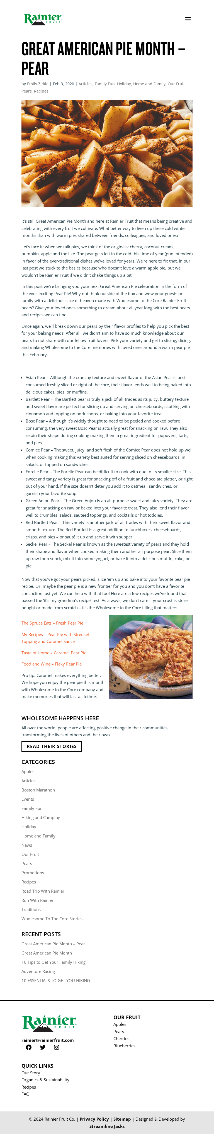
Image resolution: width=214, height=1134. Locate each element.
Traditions (31, 909)
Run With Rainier (37, 900)
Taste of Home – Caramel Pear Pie (53, 652)
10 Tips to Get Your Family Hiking (53, 962)
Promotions (32, 872)
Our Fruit (176, 83)
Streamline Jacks (107, 1126)
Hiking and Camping (40, 817)
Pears (26, 91)
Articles (86, 83)
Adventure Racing (38, 971)
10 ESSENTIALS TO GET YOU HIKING (55, 980)
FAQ (25, 1094)
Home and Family (149, 83)
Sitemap (122, 1119)
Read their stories (52, 746)
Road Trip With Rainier (42, 891)
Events (27, 799)
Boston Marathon (38, 790)
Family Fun (105, 83)
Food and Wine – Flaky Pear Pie (51, 664)
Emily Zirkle (37, 83)
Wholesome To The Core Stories (51, 918)
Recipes (41, 91)
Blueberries (124, 1045)
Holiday (124, 83)
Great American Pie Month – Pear (53, 943)
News (26, 845)
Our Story (30, 1072)
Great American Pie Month (46, 953)
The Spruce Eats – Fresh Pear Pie (52, 623)
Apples (27, 771)
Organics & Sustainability (45, 1079)
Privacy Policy (94, 1119)
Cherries (121, 1038)
